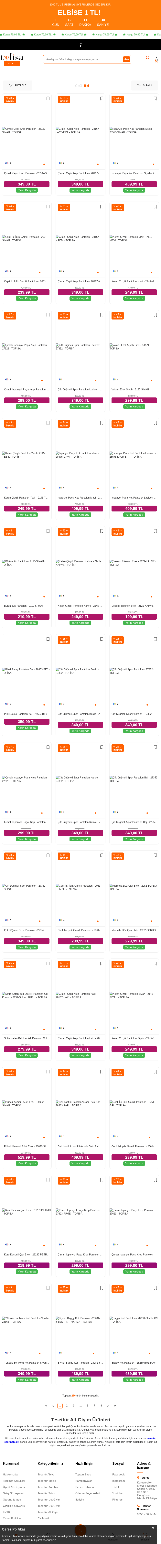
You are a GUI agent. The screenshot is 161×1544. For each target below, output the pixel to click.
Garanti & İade (12, 1499)
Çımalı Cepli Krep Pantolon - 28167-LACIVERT (80, 173)
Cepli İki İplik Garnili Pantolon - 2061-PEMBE (80, 930)
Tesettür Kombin (48, 1487)
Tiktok (116, 1487)
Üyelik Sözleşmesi (14, 1487)
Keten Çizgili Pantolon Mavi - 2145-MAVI (134, 281)
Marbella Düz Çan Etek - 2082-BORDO (134, 930)
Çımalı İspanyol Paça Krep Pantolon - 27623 (26, 389)
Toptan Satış (83, 1474)
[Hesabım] (156, 57)
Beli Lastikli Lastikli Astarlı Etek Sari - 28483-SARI (80, 1146)
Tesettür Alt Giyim (48, 1512)
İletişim (79, 1499)
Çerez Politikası (12, 1518)
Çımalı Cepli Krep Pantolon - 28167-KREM (80, 281)
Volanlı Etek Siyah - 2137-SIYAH (130, 389)
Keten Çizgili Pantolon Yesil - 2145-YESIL (26, 497)
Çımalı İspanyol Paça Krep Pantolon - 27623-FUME (80, 1254)
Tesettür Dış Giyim (49, 1505)
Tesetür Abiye (46, 1474)
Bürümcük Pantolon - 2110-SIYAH (23, 605)
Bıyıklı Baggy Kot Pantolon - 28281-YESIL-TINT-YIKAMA (80, 1362)
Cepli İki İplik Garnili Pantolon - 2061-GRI (134, 1146)
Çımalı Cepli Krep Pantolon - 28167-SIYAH (26, 173)
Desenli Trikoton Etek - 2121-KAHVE (133, 605)
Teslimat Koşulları (14, 1480)
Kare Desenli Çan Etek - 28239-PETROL (26, 1254)
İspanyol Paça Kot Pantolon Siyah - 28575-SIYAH (134, 173)
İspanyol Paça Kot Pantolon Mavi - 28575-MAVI (80, 497)
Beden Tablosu (84, 1487)
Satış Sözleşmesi (13, 1493)
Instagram (118, 1480)
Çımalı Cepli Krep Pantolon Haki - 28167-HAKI (80, 1038)
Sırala (147, 85)
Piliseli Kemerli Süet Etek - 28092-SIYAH (26, 1146)
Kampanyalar (83, 1480)
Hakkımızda (10, 1474)
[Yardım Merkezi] (147, 57)
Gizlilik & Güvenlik (14, 1505)
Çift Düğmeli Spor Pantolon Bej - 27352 (134, 822)
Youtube (117, 1493)
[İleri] (108, 1405)
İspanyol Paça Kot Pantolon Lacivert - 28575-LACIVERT (134, 497)
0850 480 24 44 (147, 1514)
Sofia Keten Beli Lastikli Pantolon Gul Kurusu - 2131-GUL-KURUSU (26, 1038)
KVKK (6, 1512)
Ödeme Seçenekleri (87, 1493)
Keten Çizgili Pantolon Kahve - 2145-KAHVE (80, 605)
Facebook (118, 1474)
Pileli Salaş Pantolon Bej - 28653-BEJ (25, 713)
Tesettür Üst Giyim (49, 1499)
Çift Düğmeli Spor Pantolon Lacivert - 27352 (80, 389)
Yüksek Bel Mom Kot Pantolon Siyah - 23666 (26, 1362)
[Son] (115, 1405)
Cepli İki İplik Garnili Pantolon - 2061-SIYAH (26, 281)
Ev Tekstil (43, 1518)
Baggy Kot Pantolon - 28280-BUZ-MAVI (134, 1362)
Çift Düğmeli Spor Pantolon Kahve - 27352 (80, 822)
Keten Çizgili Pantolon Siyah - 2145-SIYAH (134, 1038)
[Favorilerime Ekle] (48, 99)
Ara (126, 59)
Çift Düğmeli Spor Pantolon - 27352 (132, 713)
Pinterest (117, 1499)
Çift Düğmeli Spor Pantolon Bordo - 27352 (80, 713)
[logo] (12, 57)
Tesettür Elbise (47, 1480)
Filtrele (21, 85)
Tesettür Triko (46, 1493)
